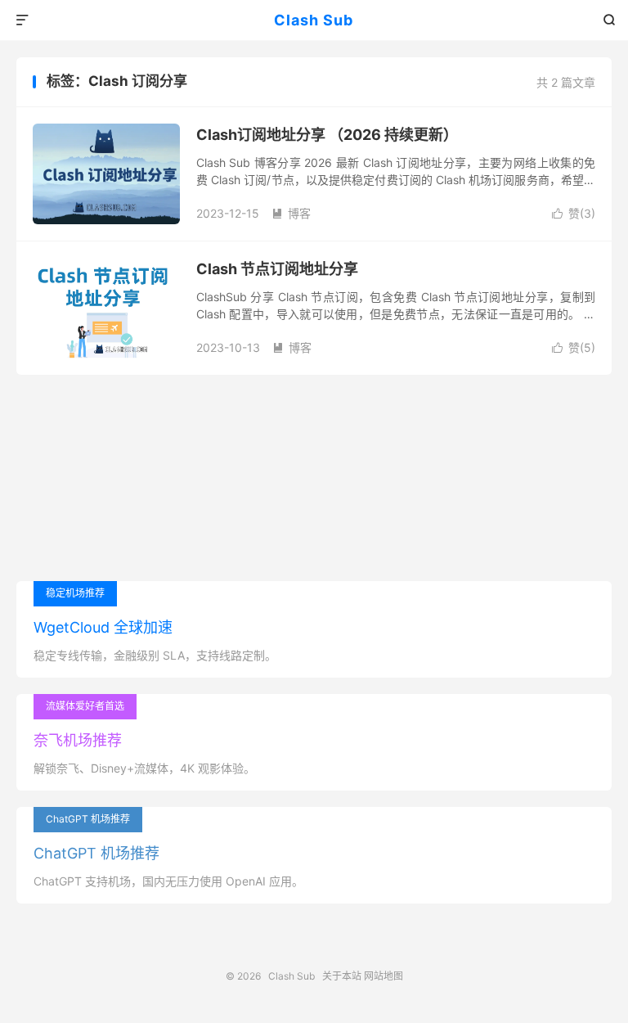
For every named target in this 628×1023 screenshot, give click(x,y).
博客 (291, 213)
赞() (573, 213)
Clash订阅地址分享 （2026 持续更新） (327, 134)
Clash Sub (313, 20)
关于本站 (341, 976)
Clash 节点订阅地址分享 (277, 268)
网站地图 (383, 976)
